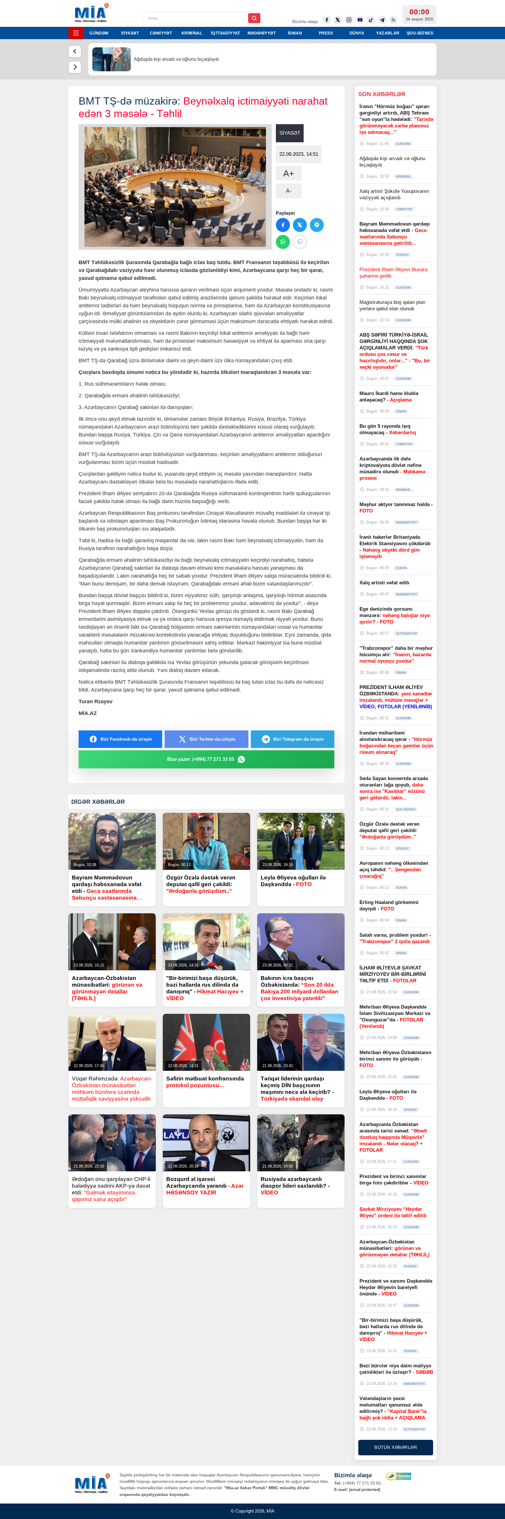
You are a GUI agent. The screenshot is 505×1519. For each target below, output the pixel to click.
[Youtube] (360, 19)
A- (289, 191)
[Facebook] (326, 19)
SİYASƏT (130, 33)
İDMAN (295, 33)
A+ (288, 173)
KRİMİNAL (192, 33)
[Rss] (393, 19)
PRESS (326, 33)
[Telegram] (382, 19)
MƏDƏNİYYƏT (262, 33)
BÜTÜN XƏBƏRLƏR (395, 1447)
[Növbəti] (74, 67)
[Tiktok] (371, 19)
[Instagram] (349, 19)
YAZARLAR (387, 33)
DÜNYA (357, 33)
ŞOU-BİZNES (420, 33)
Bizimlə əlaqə (305, 21)
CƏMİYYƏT (161, 33)
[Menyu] (76, 33)
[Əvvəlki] (74, 51)
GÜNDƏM (98, 33)
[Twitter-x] (337, 19)
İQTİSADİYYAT (226, 33)
